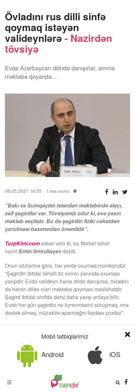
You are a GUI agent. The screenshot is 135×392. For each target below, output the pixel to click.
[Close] (127, 333)
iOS (113, 354)
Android (51, 354)
